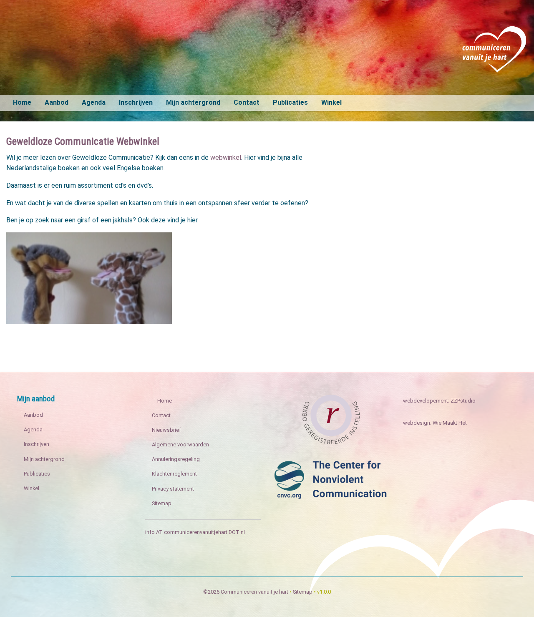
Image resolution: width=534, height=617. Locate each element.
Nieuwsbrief (166, 430)
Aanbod (56, 102)
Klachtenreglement (174, 474)
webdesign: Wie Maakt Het (435, 423)
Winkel (331, 102)
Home (22, 102)
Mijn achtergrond (193, 102)
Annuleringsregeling (176, 459)
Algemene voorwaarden (180, 444)
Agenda (94, 102)
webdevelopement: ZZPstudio (439, 401)
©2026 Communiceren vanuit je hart (245, 592)
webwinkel (225, 157)
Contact (246, 102)
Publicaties (290, 102)
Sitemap (161, 503)
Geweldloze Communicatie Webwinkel (82, 141)
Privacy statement (173, 489)
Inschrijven (136, 102)
